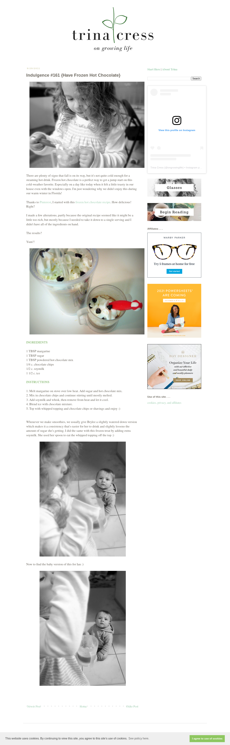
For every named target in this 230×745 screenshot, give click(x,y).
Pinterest (45, 202)
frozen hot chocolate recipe (92, 202)
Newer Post (33, 706)
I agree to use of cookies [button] (207, 738)
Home (83, 706)
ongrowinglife (175, 167)
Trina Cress (157, 167)
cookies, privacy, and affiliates (164, 402)
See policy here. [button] (138, 738)
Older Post (132, 706)
